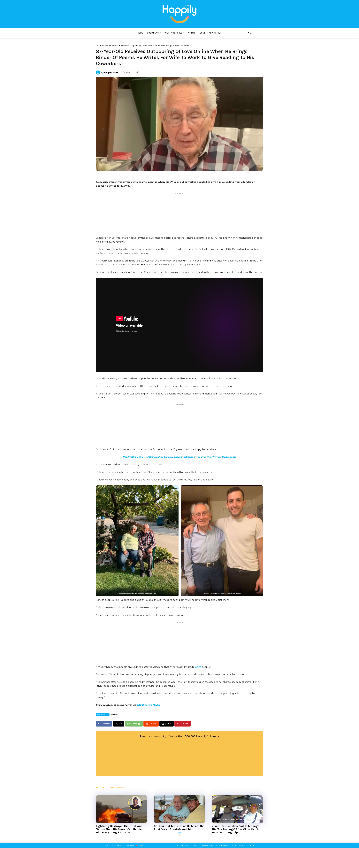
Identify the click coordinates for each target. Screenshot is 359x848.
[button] (249, 33)
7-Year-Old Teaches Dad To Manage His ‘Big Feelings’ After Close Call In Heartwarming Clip (236, 829)
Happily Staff (111, 72)
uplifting (114, 714)
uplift (198, 667)
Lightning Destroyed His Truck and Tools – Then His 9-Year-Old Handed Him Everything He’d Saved (119, 829)
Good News (101, 45)
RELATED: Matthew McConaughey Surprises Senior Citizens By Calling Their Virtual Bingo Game (179, 457)
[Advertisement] (179, 214)
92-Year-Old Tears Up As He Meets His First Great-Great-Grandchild (179, 827)
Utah (106, 264)
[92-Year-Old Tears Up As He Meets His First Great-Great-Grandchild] (179, 809)
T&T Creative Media (148, 705)
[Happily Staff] (98, 72)
